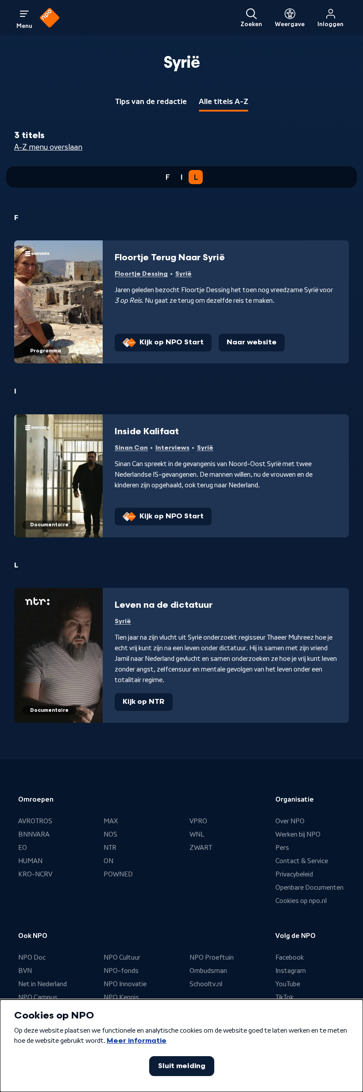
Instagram (290, 970)
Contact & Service (301, 860)
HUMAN (30, 860)
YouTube (287, 984)
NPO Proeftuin (211, 957)
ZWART (200, 847)
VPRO (198, 821)
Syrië (183, 274)
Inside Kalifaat (147, 431)
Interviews (172, 447)
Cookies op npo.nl (301, 900)
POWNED (118, 874)
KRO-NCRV (35, 874)
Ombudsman (208, 970)
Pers (282, 847)
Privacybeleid (294, 874)
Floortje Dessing (141, 274)
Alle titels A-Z (223, 101)
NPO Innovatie (125, 984)
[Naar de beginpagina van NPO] (49, 17)
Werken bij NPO (298, 834)
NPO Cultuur (122, 957)
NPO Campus (38, 997)
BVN (25, 970)
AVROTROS (35, 821)
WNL (197, 834)
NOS (110, 834)
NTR (110, 847)
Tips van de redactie (151, 101)
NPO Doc (32, 957)
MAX (111, 821)
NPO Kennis (121, 997)
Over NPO (290, 821)
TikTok (284, 997)
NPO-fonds (121, 970)
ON (108, 860)
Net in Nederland (42, 984)
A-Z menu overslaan (48, 147)
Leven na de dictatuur (163, 605)
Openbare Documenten (309, 887)
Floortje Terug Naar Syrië (170, 257)
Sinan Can (131, 447)
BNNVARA (34, 834)
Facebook (289, 957)
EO (22, 847)
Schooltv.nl (205, 984)
